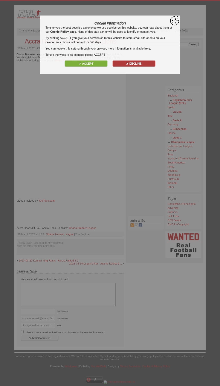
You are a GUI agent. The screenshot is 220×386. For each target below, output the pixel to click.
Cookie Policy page (63, 31)
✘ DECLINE (134, 63)
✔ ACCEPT (86, 63)
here (147, 48)
